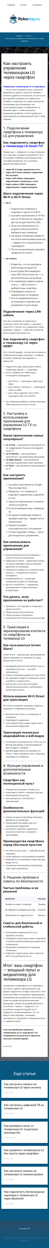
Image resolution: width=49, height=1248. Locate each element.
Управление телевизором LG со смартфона (24, 86)
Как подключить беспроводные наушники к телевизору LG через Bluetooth (24, 1195)
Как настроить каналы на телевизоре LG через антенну (22, 1086)
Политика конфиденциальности (16, 1237)
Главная (11, 5)
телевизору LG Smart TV (24, 146)
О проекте (37, 5)
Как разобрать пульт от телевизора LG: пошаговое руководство (21, 1129)
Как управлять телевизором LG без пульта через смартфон (24, 1152)
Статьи (23, 5)
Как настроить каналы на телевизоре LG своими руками (23, 1172)
